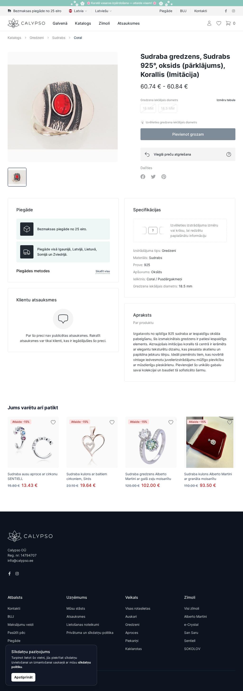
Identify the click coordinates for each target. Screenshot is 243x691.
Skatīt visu (103, 271)
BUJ (183, 11)
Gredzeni (37, 38)
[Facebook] (226, 11)
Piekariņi (131, 641)
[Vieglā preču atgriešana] (229, 154)
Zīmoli (104, 23)
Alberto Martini (195, 616)
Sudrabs (58, 38)
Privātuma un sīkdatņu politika (89, 633)
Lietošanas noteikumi (82, 624)
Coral (78, 38)
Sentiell (189, 641)
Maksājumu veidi (20, 624)
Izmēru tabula (226, 100)
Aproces (131, 633)
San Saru (191, 633)
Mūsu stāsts (75, 608)
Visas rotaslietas (137, 608)
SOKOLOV (192, 649)
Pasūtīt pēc (16, 633)
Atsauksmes (128, 23)
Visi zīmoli (191, 608)
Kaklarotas (133, 649)
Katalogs (83, 23)
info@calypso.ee (20, 560)
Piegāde (165, 11)
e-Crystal (191, 624)
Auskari (131, 616)
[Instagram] (233, 11)
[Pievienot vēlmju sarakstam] (53, 422)
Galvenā (60, 23)
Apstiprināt (23, 677)
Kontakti (200, 11)
